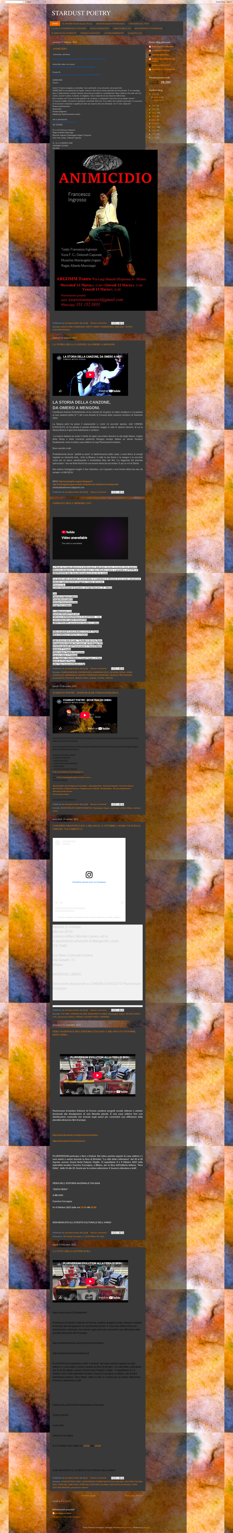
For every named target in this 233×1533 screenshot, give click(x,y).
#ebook (96, 789)
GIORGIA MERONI (69, 672)
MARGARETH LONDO (97, 1014)
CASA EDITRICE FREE (71, 1482)
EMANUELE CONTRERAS (163, 69)
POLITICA (70, 678)
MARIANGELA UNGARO (162, 47)
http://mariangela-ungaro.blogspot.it (76, 481)
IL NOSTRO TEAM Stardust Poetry (77, 23)
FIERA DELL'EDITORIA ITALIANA (94, 1485)
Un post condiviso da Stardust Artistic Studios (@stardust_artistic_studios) (89, 917)
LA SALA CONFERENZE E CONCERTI (69, 28)
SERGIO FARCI (82, 678)
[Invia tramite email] (112, 323)
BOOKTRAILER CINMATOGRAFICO (76, 808)
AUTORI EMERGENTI (114, 33)
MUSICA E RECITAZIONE (121, 675)
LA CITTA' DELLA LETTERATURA (71, 1251)
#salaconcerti (86, 789)
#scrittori (123, 786)
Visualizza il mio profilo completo (66, 1517)
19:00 (93, 1207)
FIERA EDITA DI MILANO (120, 1485)
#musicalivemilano (61, 794)
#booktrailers (58, 786)
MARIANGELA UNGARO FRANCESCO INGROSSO (87, 675)
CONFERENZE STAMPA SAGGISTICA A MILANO (103, 1482)
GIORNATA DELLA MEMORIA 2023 (72, 503)
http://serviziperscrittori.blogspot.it (68, 772)
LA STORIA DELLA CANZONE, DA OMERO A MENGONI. (84, 344)
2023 (154, 106)
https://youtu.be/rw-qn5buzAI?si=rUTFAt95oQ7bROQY (74, 67)
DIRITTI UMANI (92, 327)
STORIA (100, 678)
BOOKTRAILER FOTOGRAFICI (110, 23)
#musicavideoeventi (122, 789)
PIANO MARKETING (99, 28)
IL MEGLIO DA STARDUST (64, 33)
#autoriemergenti (110, 786)
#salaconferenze (71, 789)
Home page (89, 1495)
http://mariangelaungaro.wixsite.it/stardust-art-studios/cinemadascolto (85, 484)
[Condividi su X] (117, 323)
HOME (55, 23)
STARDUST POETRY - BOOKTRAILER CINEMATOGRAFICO (85, 692)
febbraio (158, 97)
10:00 (83, 1207)
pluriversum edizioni (66, 1017)
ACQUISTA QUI (135, 33)
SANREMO (104, 1017)
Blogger (147, 1528)
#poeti (131, 786)
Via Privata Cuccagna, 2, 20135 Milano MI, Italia (83, 1236)
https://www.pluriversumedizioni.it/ (69, 1141)
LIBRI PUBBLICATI (122, 28)
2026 (154, 94)
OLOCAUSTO (58, 678)
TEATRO (109, 678)
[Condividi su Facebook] (120, 323)
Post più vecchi (134, 1495)
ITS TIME (65, 1014)
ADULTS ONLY (67, 327)
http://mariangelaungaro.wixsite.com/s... (74, 777)
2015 (154, 134)
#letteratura (58, 789)
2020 (154, 116)
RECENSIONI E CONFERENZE (148, 28)
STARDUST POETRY (161, 51)
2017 (154, 127)
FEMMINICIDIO (107, 327)
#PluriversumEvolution (62, 791)
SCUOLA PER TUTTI (161, 65)
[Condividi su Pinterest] (122, 323)
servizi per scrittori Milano (122, 808)
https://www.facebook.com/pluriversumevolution (75, 1135)
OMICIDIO (119, 327)
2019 (154, 120)
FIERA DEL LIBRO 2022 (68, 1485)
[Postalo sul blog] (115, 323)
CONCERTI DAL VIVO (139, 23)
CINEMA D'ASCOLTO (90, 33)
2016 (154, 131)
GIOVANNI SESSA (117, 672)
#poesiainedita (95, 786)
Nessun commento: (99, 323)
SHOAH (93, 678)
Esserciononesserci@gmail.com (65, 122)
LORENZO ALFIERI (78, 1014)
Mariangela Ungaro (101, 808)
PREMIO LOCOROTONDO (87, 1017)
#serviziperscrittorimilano (76, 786)
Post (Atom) (66, 1501)
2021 (154, 113)
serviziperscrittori (63, 1513)
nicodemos (127, 1528)
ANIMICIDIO (60, 48)
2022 (154, 109)
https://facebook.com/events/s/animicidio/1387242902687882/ (77, 75)
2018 (154, 123)
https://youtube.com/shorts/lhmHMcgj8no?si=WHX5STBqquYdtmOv (79, 59)
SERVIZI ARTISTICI (160, 55)
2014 (154, 138)
